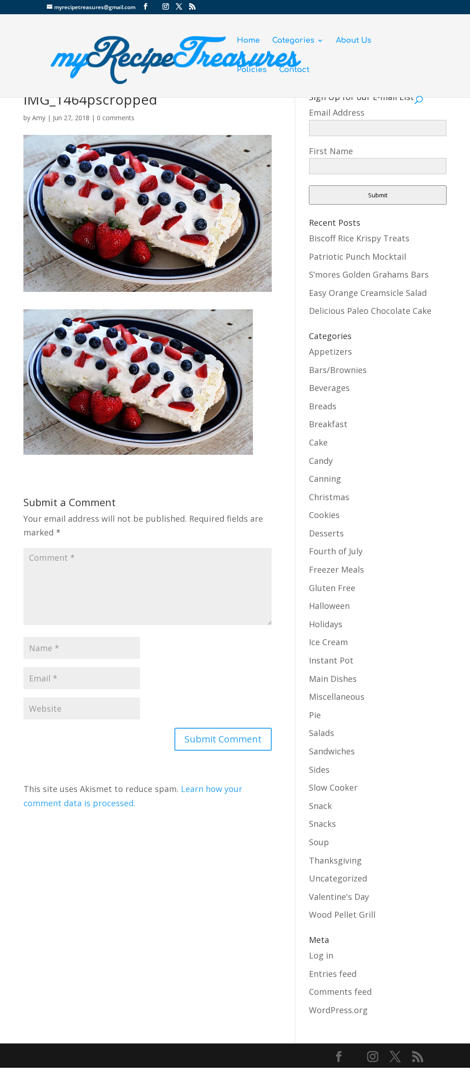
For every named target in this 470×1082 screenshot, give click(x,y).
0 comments (115, 117)
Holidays (325, 624)
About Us (353, 41)
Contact (294, 70)
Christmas (329, 496)
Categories (293, 41)
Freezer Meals (336, 569)
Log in (321, 955)
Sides (319, 769)
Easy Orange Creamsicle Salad (368, 292)
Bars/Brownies (338, 369)
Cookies (324, 514)
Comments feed (340, 991)
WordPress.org (338, 1009)
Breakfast (328, 423)
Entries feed (333, 973)
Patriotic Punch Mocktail (357, 256)
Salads (321, 732)
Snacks (322, 823)
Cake (318, 442)
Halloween (329, 605)
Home (248, 41)
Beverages (329, 387)
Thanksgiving (335, 860)
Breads (322, 406)
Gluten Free (332, 587)
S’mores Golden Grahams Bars (369, 274)
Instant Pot (331, 660)
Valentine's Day (339, 896)
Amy (38, 117)
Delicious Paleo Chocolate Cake (370, 310)
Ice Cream (328, 641)
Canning (325, 478)
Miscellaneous (336, 696)
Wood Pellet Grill (342, 914)
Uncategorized (338, 878)
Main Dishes (333, 678)
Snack (320, 805)
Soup (319, 842)
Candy (321, 460)
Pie (315, 714)
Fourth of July (336, 551)
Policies (252, 70)
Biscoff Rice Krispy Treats (359, 238)
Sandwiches (332, 751)
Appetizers (330, 351)
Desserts (326, 533)
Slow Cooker (333, 787)
